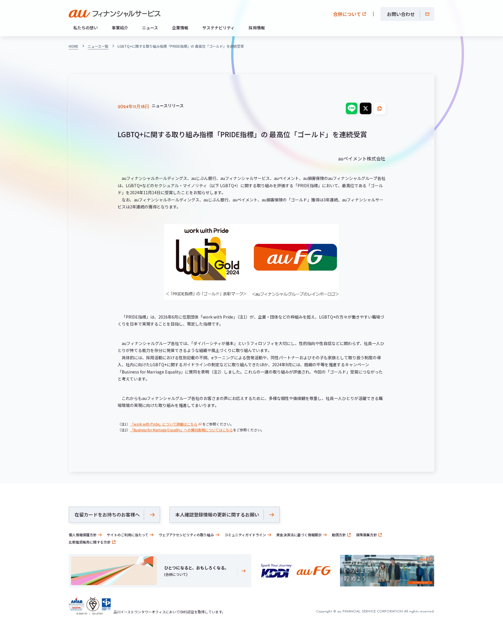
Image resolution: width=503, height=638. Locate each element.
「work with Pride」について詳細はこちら (163, 423)
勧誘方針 (339, 534)
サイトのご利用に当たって (127, 534)
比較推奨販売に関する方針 (90, 541)
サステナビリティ (218, 28)
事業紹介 (120, 28)
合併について (347, 13)
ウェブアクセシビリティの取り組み (186, 534)
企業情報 (180, 28)
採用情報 (257, 28)
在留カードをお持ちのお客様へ (107, 514)
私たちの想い (85, 28)
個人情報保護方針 (83, 534)
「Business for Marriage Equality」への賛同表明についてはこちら (181, 429)
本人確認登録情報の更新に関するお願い (217, 514)
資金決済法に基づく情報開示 (299, 534)
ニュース (150, 28)
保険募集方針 (366, 534)
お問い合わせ (401, 13)
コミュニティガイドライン (245, 534)
